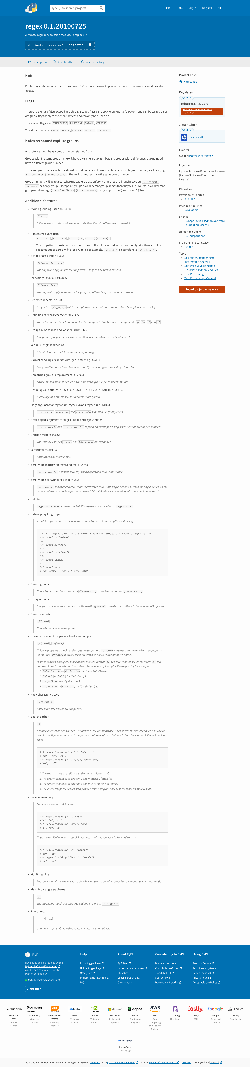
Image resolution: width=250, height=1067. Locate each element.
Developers (191, 210)
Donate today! (34, 988)
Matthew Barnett (199, 156)
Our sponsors (125, 982)
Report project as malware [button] (202, 289)
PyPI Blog (123, 963)
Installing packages (90, 963)
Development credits (166, 982)
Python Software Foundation (41, 966)
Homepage (190, 82)
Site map (186, 1062)
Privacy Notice (201, 978)
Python (188, 247)
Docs (180, 8)
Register (207, 8)
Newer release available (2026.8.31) (197, 111)
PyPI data (186, 97)
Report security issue (204, 968)
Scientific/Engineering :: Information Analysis (199, 260)
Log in (192, 8)
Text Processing (194, 274)
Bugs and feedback (165, 963)
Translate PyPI (163, 973)
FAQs (83, 982)
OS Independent (194, 236)
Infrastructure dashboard (131, 968)
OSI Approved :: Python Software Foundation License (204, 223)
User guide (86, 973)
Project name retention (93, 978)
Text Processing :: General (200, 278)
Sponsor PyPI (162, 978)
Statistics (123, 973)
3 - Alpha (189, 199)
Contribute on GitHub (167, 968)
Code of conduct (202, 973)
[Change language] (220, 8)
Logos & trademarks (129, 978)
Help (168, 8)
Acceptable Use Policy (205, 982)
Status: (42, 980)
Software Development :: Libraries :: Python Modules (201, 268)
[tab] (37, 62)
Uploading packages (91, 968)
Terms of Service (202, 963)
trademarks (95, 1062)
